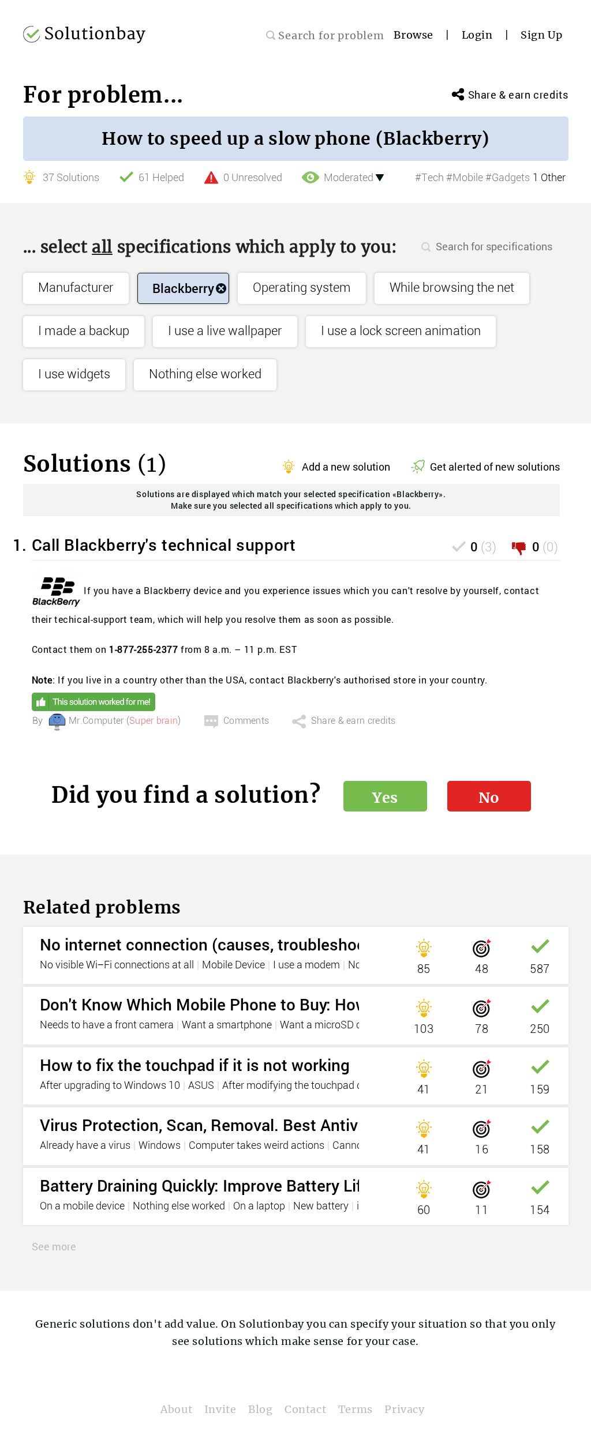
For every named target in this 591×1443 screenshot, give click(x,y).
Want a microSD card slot (337, 1025)
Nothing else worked (205, 374)
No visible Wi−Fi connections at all (117, 965)
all (102, 246)
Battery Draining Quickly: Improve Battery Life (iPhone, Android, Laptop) (300, 1185)
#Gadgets (507, 178)
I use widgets (74, 374)
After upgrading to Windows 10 (110, 1086)
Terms (355, 1409)
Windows (160, 1146)
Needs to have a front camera (107, 1025)
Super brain (153, 721)
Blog (260, 1409)
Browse (413, 35)
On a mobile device (82, 1206)
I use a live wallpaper (225, 331)
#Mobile (464, 178)
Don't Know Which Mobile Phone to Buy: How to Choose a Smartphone (296, 1004)
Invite (220, 1409)
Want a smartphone (227, 1025)
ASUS (201, 1086)
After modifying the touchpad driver (302, 1086)
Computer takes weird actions (256, 1146)
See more (54, 1246)
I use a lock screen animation (401, 331)
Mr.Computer (96, 721)
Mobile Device (233, 965)
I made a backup (83, 331)
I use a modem (306, 965)
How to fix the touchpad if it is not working (195, 1065)
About (176, 1409)
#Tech (429, 178)
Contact (305, 1409)
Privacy (404, 1409)
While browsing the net (452, 288)
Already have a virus (85, 1146)
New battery (321, 1206)
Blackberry (183, 288)
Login (477, 35)
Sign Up (541, 35)
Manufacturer (76, 288)
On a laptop (259, 1206)
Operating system (302, 288)
